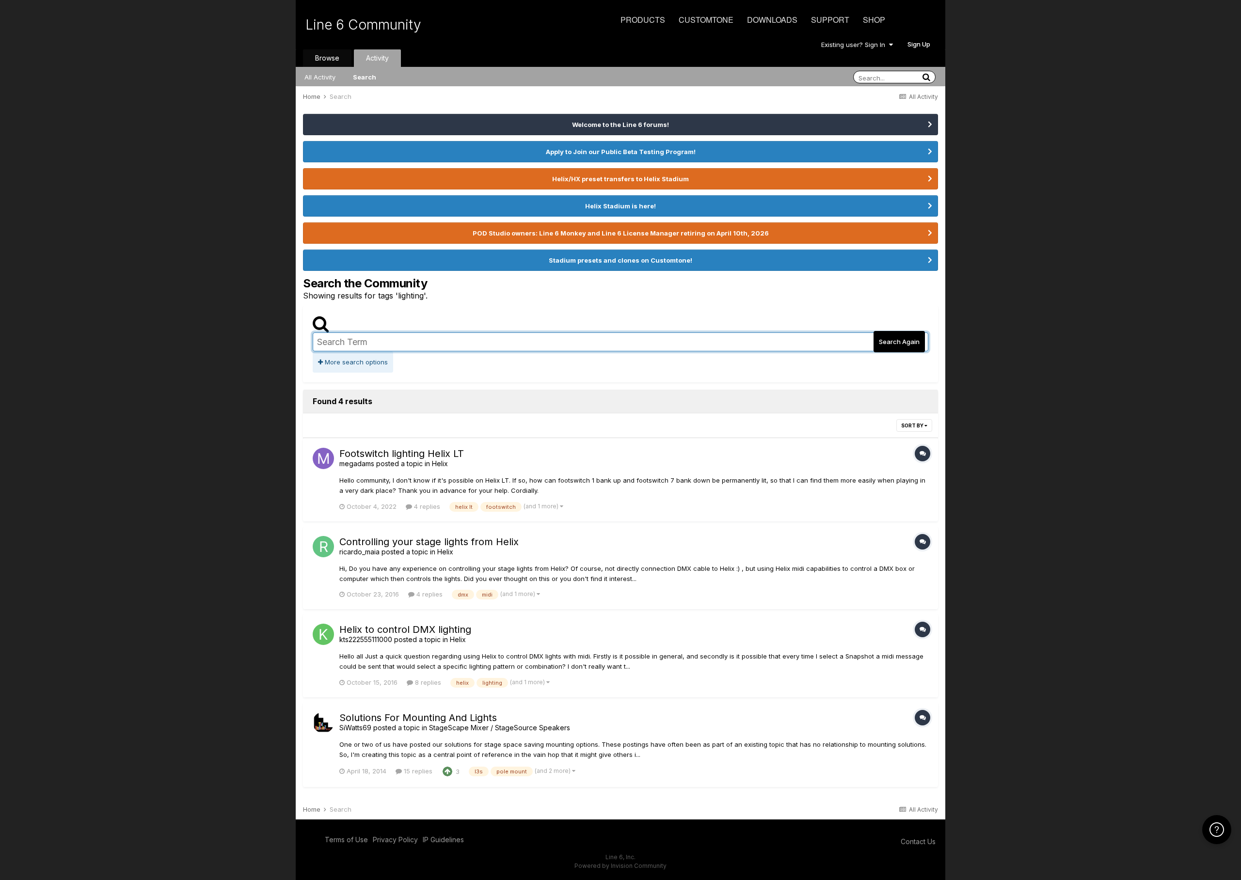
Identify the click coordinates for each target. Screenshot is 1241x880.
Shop (874, 19)
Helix (440, 463)
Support (830, 19)
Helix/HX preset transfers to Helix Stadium (620, 179)
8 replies (427, 682)
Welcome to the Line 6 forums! (620, 124)
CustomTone (706, 19)
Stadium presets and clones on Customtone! (620, 260)
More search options (355, 362)
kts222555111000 (365, 639)
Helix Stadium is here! (620, 206)
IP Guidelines (443, 839)
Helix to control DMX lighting (405, 629)
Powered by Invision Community (620, 865)
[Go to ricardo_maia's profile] (323, 546)
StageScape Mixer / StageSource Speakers (499, 727)
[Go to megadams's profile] (323, 458)
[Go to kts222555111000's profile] (323, 634)
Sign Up (918, 44)
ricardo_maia (359, 552)
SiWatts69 (355, 727)
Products (642, 19)
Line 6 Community (363, 24)
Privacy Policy (395, 839)
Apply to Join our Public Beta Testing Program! (621, 152)
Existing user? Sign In (855, 44)
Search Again (899, 342)
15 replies (417, 771)
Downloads (772, 19)
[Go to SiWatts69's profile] (323, 722)
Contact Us (918, 841)
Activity (377, 58)
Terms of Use (346, 839)
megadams (356, 463)
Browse (327, 58)
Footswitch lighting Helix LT (401, 453)
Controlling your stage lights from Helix (429, 542)
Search (364, 77)
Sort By (912, 425)
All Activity (319, 77)
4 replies (426, 506)
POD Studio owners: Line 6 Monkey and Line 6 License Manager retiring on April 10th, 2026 (621, 233)
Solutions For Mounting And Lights (418, 717)
